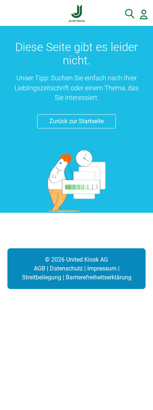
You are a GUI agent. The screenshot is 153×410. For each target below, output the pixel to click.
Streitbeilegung (41, 277)
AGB (39, 268)
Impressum (102, 268)
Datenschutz (66, 268)
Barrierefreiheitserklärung (98, 277)
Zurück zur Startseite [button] (76, 121)
